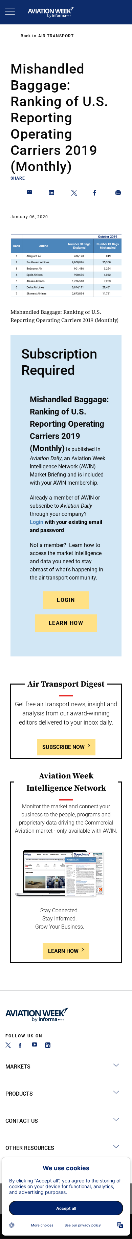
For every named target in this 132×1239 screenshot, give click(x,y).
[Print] (118, 194)
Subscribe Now (63, 747)
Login (66, 600)
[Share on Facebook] (96, 194)
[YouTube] (34, 1046)
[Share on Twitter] (74, 194)
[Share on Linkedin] (52, 194)
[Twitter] (8, 1046)
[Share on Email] (30, 194)
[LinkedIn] (47, 1046)
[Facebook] (21, 1046)
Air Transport (56, 36)
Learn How (66, 623)
